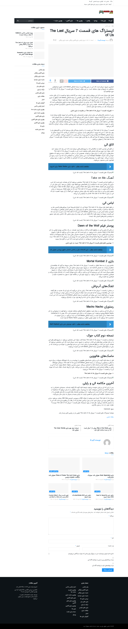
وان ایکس (107, 26)
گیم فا (90, 1)
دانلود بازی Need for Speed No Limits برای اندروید (105, 496)
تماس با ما (106, 1)
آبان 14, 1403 (29, 37)
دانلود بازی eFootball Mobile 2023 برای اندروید (81, 496)
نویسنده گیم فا (101, 40)
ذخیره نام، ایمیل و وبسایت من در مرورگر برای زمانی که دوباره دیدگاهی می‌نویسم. (91, 554)
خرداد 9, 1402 (28, 48)
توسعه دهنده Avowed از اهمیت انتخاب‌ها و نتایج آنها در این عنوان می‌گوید (27, 597)
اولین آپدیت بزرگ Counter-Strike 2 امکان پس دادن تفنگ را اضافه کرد (58, 496)
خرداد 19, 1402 (99, 479)
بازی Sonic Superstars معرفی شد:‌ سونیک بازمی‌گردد (101, 476)
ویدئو (95, 21)
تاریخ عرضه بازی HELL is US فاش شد (26, 587)
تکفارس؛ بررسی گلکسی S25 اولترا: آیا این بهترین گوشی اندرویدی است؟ (26, 591)
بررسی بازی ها (40, 83)
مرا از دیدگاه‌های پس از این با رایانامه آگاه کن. (101, 560)
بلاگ (111, 1)
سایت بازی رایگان (63, 40)
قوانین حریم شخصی (98, 1)
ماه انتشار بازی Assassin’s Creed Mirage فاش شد (25, 54)
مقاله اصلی (110, 417)
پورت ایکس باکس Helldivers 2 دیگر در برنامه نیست (24, 34)
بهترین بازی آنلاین (39, 123)
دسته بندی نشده (39, 129)
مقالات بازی (41, 96)
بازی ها (103, 21)
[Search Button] (18, 20)
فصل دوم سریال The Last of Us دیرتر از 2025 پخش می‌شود (24, 44)
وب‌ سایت (111, 546)
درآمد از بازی (40, 90)
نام (112, 538)
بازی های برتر (40, 86)
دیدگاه (111, 516)
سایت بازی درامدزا (39, 80)
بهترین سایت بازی (39, 113)
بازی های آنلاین (40, 116)
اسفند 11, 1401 (89, 40)
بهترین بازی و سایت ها (37, 109)
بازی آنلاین (69, 21)
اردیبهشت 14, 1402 (27, 56)
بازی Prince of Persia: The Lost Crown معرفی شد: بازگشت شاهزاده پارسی (64, 476)
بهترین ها (80, 21)
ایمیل (77, 546)
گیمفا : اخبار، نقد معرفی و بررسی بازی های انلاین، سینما (97, 4)
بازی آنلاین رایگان (73, 40)
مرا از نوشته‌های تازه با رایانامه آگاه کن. (103, 566)
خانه (113, 26)
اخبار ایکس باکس (39, 106)
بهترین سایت (58, 21)
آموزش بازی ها (40, 103)
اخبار (43, 100)
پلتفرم (88, 21)
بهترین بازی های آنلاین (37, 119)
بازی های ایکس (39, 93)
